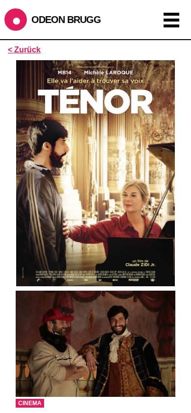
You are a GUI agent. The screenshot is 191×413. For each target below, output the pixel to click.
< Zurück (24, 50)
